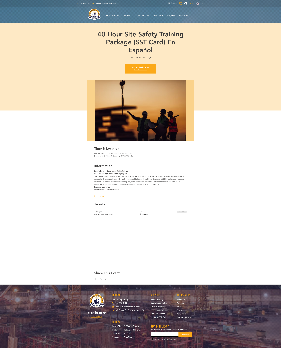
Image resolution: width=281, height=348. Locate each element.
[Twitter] (104, 313)
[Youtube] (100, 313)
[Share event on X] (101, 279)
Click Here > (99, 196)
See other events (140, 70)
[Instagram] (88, 313)
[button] (180, 3)
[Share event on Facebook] (95, 279)
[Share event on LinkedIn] (106, 279)
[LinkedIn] (96, 313)
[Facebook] (92, 313)
